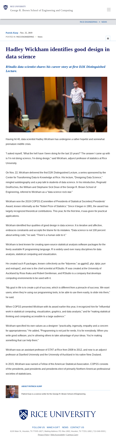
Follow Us (38, 427)
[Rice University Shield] (5, 9)
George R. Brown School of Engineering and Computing (41, 10)
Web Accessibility (58, 435)
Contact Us (77, 427)
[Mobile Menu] (109, 9)
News (104, 22)
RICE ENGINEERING (88, 22)
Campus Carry (72, 435)
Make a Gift (53, 427)
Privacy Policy (43, 435)
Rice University (18, 6)
